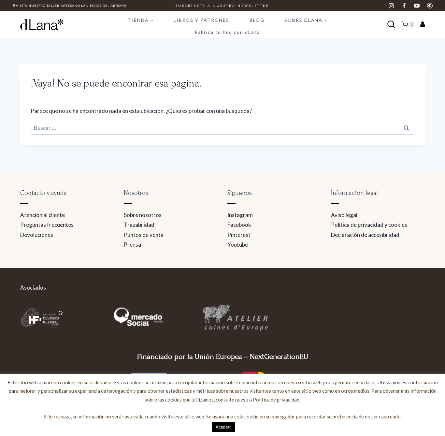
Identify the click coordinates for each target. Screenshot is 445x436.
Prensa (132, 244)
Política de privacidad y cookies (369, 224)
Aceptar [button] (223, 426)
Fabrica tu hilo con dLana (227, 32)
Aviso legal (344, 214)
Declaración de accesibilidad (365, 234)
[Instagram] (391, 5)
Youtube (237, 244)
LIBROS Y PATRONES (201, 20)
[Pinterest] (429, 5)
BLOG (257, 20)
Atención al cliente (42, 214)
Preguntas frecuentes (47, 224)
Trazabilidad (139, 224)
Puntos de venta (144, 234)
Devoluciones (36, 234)
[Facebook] (404, 5)
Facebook (239, 224)
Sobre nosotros (143, 214)
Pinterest (239, 234)
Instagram (240, 214)
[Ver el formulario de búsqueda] (391, 24)
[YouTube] (417, 5)
